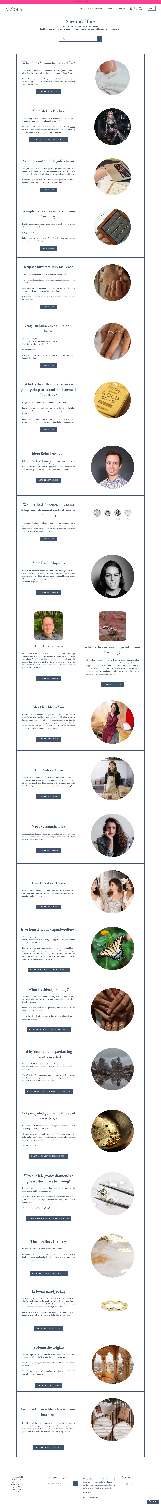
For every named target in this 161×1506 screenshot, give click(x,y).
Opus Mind (51, 714)
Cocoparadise (48, 777)
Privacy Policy (16, 1489)
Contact (122, 8)
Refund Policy (16, 1492)
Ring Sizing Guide (17, 1477)
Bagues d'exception (95, 8)
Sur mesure (110, 8)
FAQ (12, 1482)
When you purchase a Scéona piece (46, 659)
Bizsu (43, 461)
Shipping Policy (16, 1487)
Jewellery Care (16, 1480)
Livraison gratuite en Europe (80, 2)
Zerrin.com (48, 834)
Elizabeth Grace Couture (63, 890)
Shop (81, 8)
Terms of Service (17, 1484)
